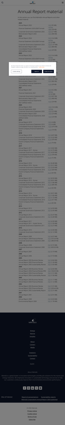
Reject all (37, 71)
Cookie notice (41, 67)
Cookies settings (16, 71)
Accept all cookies (49, 71)
